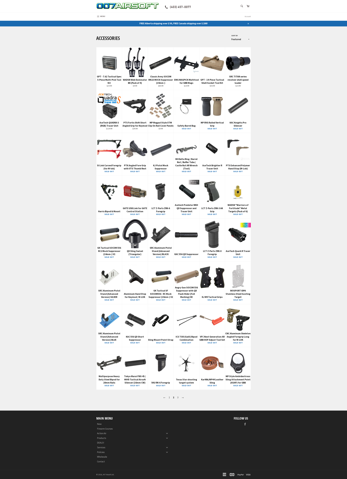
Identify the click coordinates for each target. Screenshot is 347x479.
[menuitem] (133, 424)
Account (248, 16)
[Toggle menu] (167, 433)
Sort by (234, 36)
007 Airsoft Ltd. (108, 474)
